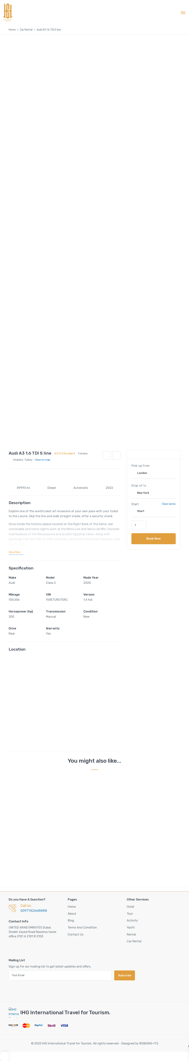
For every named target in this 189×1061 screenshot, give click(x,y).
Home (12, 29)
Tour (130, 913)
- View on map (41, 459)
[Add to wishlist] (107, 455)
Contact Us (75, 934)
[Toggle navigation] (183, 12)
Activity (132, 920)
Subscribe (124, 975)
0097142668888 (33, 911)
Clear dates (169, 504)
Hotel (130, 906)
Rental (131, 934)
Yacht (131, 927)
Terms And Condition (82, 927)
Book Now (153, 538)
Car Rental (26, 29)
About (72, 913)
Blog (71, 920)
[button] (116, 455)
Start (135, 504)
